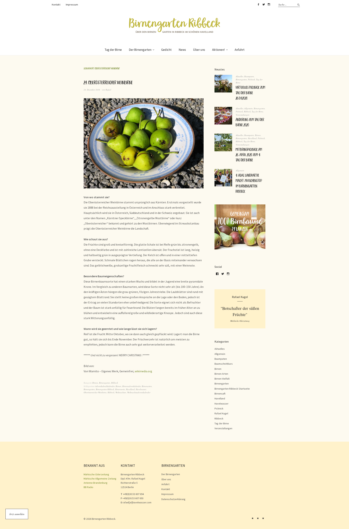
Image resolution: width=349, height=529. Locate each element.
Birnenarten (147, 386)
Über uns (199, 50)
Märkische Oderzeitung (96, 474)
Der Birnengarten (140, 50)
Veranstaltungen (242, 114)
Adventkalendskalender (105, 386)
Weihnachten (120, 392)
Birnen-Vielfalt (222, 378)
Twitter (263, 4)
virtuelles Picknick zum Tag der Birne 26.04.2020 (250, 93)
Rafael (108, 89)
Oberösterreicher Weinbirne (95, 392)
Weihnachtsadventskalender (138, 392)
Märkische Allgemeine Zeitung (100, 478)
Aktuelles (239, 76)
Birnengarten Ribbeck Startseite (232, 388)
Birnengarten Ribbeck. (104, 518)
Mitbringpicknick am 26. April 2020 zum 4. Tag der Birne (249, 155)
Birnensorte (120, 389)
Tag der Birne (113, 50)
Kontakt (56, 4)
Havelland (130, 389)
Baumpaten (249, 76)
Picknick (251, 79)
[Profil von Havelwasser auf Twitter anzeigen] (222, 275)
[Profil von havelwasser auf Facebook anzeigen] (217, 275)
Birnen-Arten (221, 373)
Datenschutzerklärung (173, 499)
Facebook (258, 4)
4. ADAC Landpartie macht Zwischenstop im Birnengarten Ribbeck (249, 184)
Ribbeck (114, 382)
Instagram (269, 4)
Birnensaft (219, 393)
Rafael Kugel (221, 413)
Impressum (72, 4)
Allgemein (248, 108)
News (182, 50)
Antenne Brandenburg (95, 482)
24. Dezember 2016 (92, 89)
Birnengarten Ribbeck (105, 389)
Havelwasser (141, 389)
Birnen (95, 382)
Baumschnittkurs (223, 363)
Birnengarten (104, 382)
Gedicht (166, 50)
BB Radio (88, 487)
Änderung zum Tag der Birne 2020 (250, 122)
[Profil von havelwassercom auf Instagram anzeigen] (228, 275)
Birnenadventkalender (131, 386)
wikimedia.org (143, 371)
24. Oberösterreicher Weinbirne (108, 83)
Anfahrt (239, 50)
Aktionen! (218, 50)
